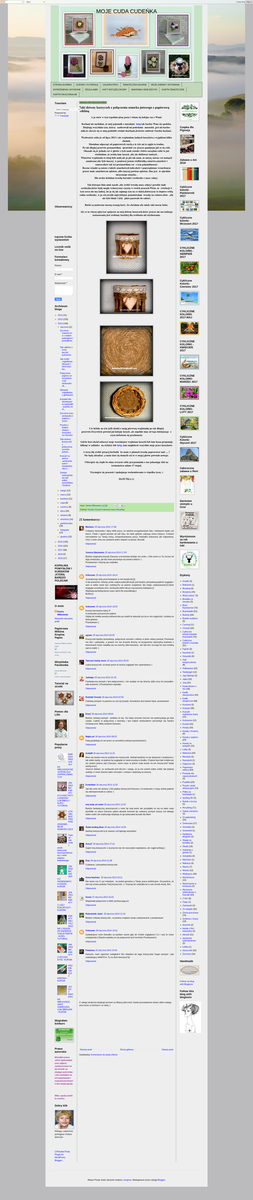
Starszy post (167, 1049)
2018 (60, 554)
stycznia (64, 327)
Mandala (187, 757)
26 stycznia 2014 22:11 (111, 877)
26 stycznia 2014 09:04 (102, 714)
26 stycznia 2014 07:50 (113, 697)
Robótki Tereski (93, 697)
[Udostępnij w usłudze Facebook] (122, 505)
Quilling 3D (188, 798)
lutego (63, 490)
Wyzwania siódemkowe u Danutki (189, 892)
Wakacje (187, 863)
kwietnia (64, 499)
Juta (184, 683)
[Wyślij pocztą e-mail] (114, 505)
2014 (60, 323)
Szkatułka (187, 856)
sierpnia (64, 515)
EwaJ (88, 714)
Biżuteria (187, 592)
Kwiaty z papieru (190, 737)
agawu (89, 635)
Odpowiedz (91, 544)
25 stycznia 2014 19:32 (107, 606)
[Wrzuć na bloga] (117, 505)
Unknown (90, 575)
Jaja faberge (188, 675)
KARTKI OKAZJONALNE (65, 94)
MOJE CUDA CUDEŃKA (126, 11)
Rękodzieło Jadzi (94, 914)
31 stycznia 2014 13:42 (106, 950)
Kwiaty (186, 727)
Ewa (88, 860)
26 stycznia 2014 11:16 (104, 753)
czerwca (64, 507)
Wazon (186, 867)
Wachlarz (187, 860)
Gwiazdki (187, 656)
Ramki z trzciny (190, 801)
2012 (60, 315)
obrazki (186, 934)
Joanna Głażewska (95, 552)
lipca (62, 511)
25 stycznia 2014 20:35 (104, 635)
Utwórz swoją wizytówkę (62, 676)
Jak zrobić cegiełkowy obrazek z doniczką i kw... (66, 364)
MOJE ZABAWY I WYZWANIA (165, 85)
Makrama (187, 753)
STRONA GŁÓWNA (62, 85)
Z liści (185, 898)
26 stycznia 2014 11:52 (107, 785)
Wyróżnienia (188, 877)
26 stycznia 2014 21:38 (101, 860)
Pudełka (186, 782)
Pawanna (90, 950)
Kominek (187, 705)
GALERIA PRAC (110, 85)
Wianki (186, 870)
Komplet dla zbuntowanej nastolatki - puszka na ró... (66, 404)
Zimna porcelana (190, 913)
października (66, 523)
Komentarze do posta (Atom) (104, 1055)
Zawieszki (187, 905)
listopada (64, 530)
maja (62, 503)
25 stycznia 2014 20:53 (118, 661)
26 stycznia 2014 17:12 (104, 844)
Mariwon (90, 527)
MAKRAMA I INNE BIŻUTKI (144, 89)
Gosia (88, 897)
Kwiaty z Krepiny (190, 731)
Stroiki (185, 846)
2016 (60, 546)
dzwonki (186, 925)
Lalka (185, 749)
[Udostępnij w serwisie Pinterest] (124, 505)
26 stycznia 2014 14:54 (115, 827)
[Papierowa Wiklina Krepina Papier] (56, 649)
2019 (60, 558)
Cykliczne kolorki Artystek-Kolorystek (190, 634)
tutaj (138, 124)
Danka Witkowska (62, 613)
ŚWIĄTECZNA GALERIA (135, 85)
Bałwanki (187, 585)
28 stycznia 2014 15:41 (107, 930)
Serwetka (187, 827)
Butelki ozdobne (190, 618)
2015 (60, 542)
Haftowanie (188, 668)
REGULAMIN (91, 89)
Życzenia (187, 954)
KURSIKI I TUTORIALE (87, 85)
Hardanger (188, 672)
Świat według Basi (95, 827)
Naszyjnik (187, 760)
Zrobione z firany (190, 919)
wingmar (127, 1180)
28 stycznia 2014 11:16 (114, 914)
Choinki (186, 628)
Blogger (161, 1180)
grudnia (64, 537)
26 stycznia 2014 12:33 (115, 804)
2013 (60, 319)
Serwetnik (187, 830)
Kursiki (186, 724)
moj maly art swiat (94, 804)
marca (63, 495)
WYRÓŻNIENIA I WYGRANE (67, 89)
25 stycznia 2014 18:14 (107, 575)
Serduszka (188, 823)
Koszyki (91, 509)
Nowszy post (86, 1049)
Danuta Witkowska (61, 671)
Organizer (187, 764)
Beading (186, 588)
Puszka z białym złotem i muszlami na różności (66, 430)
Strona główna (127, 1049)
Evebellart (91, 785)
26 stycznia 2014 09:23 (106, 736)
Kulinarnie (187, 720)
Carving (186, 625)
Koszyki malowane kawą (105, 509)
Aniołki (186, 581)
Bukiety (186, 615)
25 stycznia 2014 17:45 (116, 552)
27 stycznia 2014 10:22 (103, 897)
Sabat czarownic (190, 811)
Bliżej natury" (189, 595)
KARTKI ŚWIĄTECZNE (173, 89)
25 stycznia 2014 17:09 (105, 527)
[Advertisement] (126, 1027)
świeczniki (187, 950)
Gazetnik (187, 653)
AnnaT (89, 844)
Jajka (185, 679)
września (64, 519)
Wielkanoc (187, 874)
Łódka (185, 947)
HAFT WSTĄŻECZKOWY (114, 89)
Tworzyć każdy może (96, 661)
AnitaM (89, 753)
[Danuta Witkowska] (56, 673)
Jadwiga (90, 677)
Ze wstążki (188, 909)
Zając (185, 902)
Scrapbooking (189, 817)
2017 (60, 550)
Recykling (120, 509)
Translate (64, 116)
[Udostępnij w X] (119, 505)
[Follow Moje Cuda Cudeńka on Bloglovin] (190, 1032)
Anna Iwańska (93, 877)
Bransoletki (188, 611)
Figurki (186, 649)
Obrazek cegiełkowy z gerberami (66, 392)
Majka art (90, 736)
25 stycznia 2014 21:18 (105, 677)
